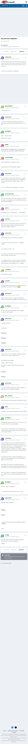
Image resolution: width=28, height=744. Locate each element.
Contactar (21, 730)
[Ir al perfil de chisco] (2, 208)
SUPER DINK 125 (15, 46)
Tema (4, 730)
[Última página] (26, 51)
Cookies (14, 732)
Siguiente (21, 51)
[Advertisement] (14, 22)
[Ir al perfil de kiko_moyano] (2, 396)
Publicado (12, 58)
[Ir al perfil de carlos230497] (2, 158)
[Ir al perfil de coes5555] (2, 270)
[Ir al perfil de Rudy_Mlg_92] (2, 106)
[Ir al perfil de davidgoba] (2, 132)
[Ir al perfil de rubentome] (2, 57)
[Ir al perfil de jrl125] (2, 407)
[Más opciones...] (25, 58)
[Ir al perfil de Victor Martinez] (2, 194)
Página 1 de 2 (14, 51)
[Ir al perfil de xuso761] (2, 220)
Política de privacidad (13, 730)
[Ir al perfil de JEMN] (2, 145)
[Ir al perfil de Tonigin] (2, 535)
